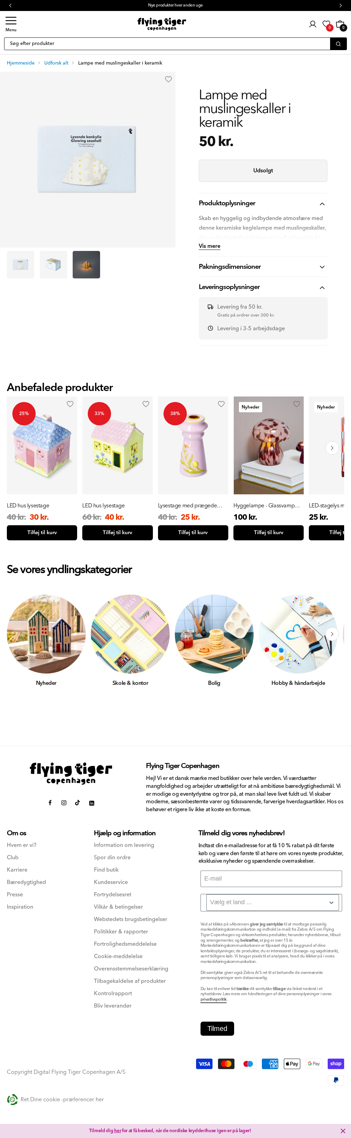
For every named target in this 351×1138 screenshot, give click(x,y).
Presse (15, 894)
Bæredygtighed (26, 882)
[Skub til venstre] (19, 634)
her (117, 1131)
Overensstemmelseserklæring (131, 969)
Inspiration (20, 907)
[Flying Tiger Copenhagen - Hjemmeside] (71, 773)
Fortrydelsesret (112, 894)
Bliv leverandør (113, 1006)
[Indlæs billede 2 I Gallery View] (53, 264)
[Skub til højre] (332, 634)
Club (13, 857)
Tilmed (217, 1028)
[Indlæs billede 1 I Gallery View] (20, 264)
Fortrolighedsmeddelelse (125, 944)
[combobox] (272, 902)
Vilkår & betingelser (118, 907)
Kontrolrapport (113, 993)
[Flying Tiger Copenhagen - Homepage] (162, 24)
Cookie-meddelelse (118, 956)
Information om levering (124, 845)
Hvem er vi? (21, 845)
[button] (11, 24)
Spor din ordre (112, 857)
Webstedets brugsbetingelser (130, 919)
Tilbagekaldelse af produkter (130, 981)
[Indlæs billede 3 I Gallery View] (86, 264)
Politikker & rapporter (121, 931)
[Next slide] (332, 448)
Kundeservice (111, 882)
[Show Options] (331, 902)
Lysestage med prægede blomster (187, 505)
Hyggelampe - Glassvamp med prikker (263, 505)
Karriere (17, 870)
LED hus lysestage (28, 505)
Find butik (106, 870)
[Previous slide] (19, 448)
